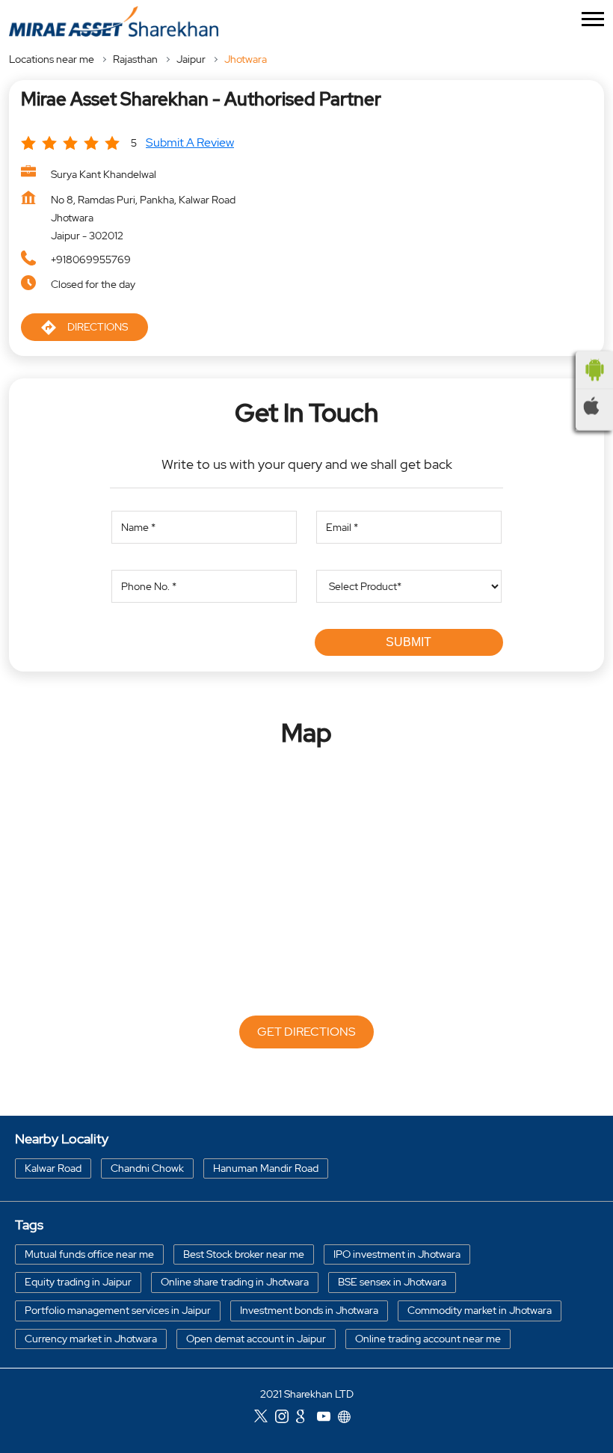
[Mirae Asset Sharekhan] (113, 21)
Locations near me (51, 59)
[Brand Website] (348, 1418)
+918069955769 (91, 259)
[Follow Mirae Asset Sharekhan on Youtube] (327, 1418)
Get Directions (306, 1031)
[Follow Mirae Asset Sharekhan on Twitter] (264, 1418)
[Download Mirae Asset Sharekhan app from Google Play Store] (594, 369)
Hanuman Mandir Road (265, 1168)
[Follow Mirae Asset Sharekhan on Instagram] (285, 1418)
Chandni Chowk (147, 1168)
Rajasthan (135, 59)
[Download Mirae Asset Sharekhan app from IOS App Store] (594, 405)
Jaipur (191, 59)
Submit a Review (190, 142)
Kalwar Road (53, 1168)
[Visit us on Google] (306, 1418)
